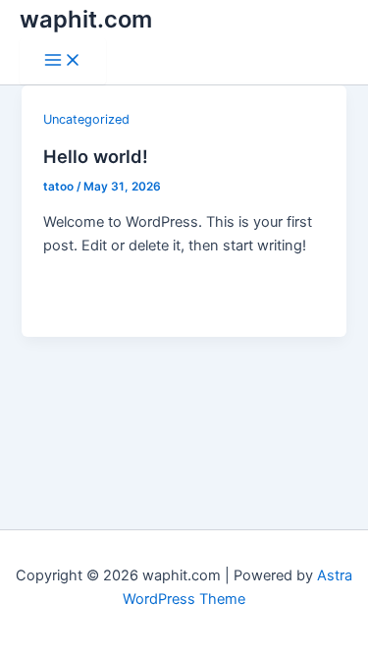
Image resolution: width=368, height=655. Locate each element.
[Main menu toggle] (63, 61)
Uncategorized (86, 119)
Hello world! (95, 156)
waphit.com (86, 19)
